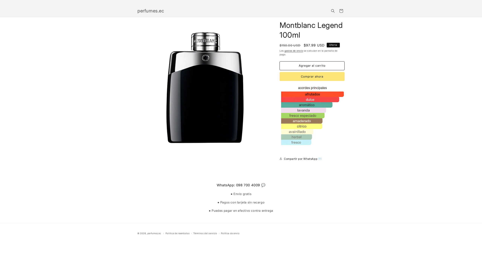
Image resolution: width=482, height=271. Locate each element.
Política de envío (230, 233)
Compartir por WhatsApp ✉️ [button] (303, 158)
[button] (333, 11)
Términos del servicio (205, 233)
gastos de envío (293, 50)
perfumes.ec (154, 233)
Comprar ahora (312, 76)
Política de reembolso (177, 233)
